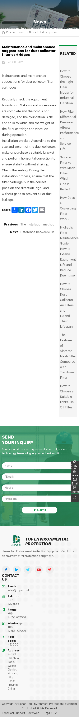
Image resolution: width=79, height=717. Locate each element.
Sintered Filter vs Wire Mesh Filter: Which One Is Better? (67, 173)
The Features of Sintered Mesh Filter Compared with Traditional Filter (68, 356)
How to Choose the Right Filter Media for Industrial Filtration (67, 87)
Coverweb (32, 713)
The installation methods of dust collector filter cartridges (37, 224)
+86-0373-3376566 (13, 600)
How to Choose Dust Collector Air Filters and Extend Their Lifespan (67, 305)
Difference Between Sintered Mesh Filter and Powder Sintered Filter (37, 232)
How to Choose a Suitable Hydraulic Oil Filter (67, 397)
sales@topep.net (18, 590)
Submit (41, 510)
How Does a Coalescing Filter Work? (68, 208)
